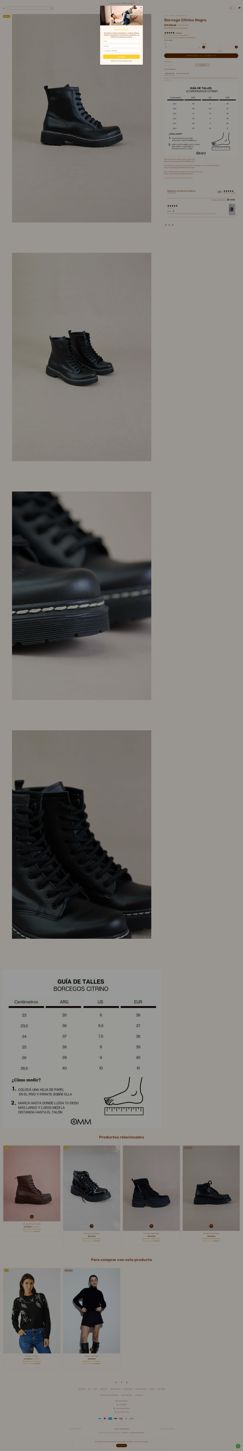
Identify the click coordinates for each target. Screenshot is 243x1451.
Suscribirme (121, 57)
